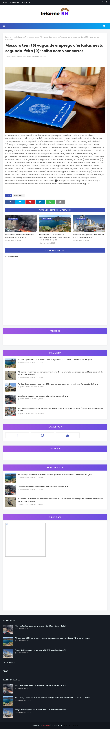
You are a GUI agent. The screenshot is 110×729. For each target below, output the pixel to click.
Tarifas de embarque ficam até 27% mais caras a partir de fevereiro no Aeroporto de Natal (58, 384)
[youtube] (68, 435)
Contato (25, 2)
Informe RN (22, 37)
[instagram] (106, 2)
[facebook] (101, 2)
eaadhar (46, 725)
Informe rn (11, 57)
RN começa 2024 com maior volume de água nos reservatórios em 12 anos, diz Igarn (54, 237)
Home (5, 2)
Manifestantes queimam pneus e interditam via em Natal (19, 236)
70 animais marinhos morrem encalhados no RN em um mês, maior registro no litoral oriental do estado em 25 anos (60, 373)
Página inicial (11, 37)
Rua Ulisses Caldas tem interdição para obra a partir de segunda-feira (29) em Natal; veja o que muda (60, 409)
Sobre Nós (14, 2)
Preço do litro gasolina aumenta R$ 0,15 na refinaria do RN (88, 236)
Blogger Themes (71, 725)
